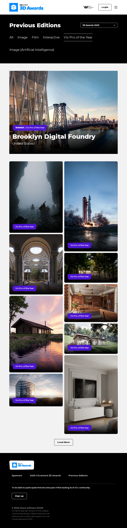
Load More (63, 442)
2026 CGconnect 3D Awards (45, 475)
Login (105, 7)
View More (15, 72)
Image (23, 37)
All (11, 37)
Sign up (19, 496)
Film (35, 37)
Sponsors (17, 475)
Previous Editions (78, 475)
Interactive (51, 37)
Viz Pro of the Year (78, 37)
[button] (116, 7)
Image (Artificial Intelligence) (31, 50)
